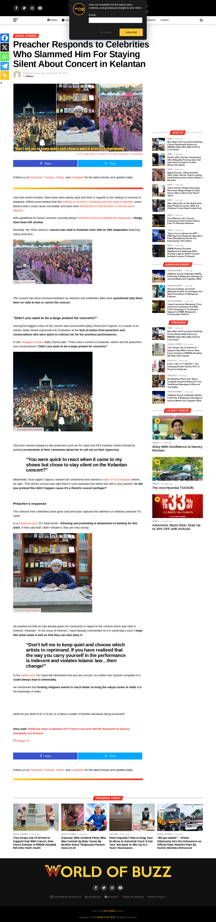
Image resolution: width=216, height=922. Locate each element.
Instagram (77, 177)
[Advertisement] (177, 105)
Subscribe (131, 32)
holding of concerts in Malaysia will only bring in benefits (97, 201)
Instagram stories (32, 342)
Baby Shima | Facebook (95, 154)
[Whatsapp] (4, 56)
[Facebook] (4, 38)
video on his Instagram (116, 479)
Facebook (36, 177)
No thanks (105, 32)
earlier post (28, 675)
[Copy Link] (4, 75)
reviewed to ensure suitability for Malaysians (104, 218)
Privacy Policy (157, 897)
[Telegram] (4, 66)
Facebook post (28, 523)
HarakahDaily (137, 154)
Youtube (49, 177)
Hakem (29, 76)
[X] (4, 47)
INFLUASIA (109, 911)
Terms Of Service (133, 897)
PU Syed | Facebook (118, 154)
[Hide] (1, 83)
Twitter (60, 177)
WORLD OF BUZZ (106, 917)
